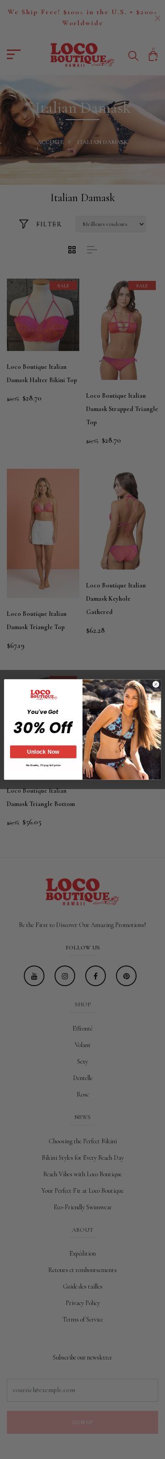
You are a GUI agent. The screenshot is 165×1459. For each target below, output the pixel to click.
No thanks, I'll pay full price (43, 765)
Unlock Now (43, 752)
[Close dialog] (155, 684)
